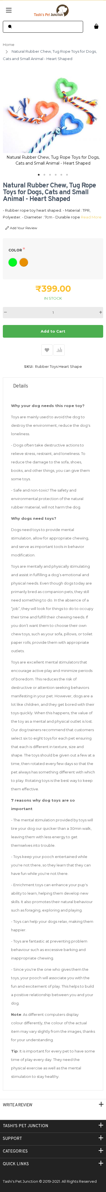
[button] (39, 175)
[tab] (53, 386)
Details (20, 386)
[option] (12, 262)
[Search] (9, 26)
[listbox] (53, 263)
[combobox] (43, 26)
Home (8, 44)
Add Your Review (23, 228)
